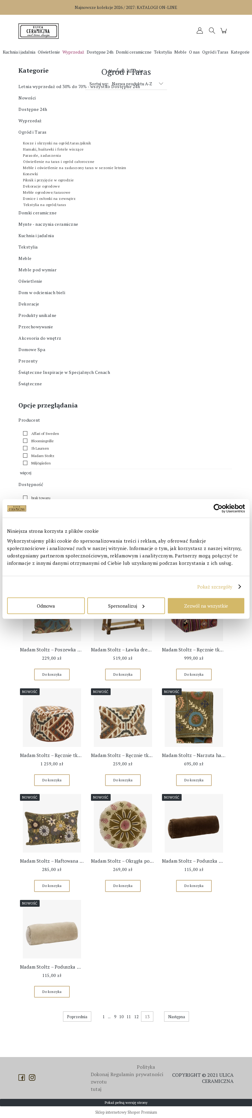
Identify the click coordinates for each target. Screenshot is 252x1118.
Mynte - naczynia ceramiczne (48, 224)
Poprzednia (77, 1016)
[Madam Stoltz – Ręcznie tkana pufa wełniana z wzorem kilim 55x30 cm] (52, 717)
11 (129, 1016)
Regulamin (122, 1074)
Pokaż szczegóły (215, 587)
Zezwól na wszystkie (206, 605)
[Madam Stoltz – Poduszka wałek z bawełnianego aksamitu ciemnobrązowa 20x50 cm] (194, 823)
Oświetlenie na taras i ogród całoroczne (59, 161)
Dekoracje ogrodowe (41, 186)
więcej (25, 473)
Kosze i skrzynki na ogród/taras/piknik (57, 143)
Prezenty (27, 361)
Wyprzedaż (30, 121)
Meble (25, 258)
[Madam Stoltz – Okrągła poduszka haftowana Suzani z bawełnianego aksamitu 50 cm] (123, 823)
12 (136, 1016)
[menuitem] (19, 52)
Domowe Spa (31, 349)
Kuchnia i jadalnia (36, 235)
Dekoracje (28, 304)
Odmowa (46, 605)
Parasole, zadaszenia (42, 155)
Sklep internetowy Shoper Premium (126, 1112)
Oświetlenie (30, 281)
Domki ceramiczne (37, 213)
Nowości (27, 98)
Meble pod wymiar (37, 270)
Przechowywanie (35, 327)
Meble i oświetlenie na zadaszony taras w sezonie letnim (74, 167)
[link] (39, 433)
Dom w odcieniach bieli (41, 292)
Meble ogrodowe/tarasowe (47, 192)
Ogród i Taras (32, 132)
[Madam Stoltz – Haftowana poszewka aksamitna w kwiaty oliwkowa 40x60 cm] (52, 823)
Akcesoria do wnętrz (39, 338)
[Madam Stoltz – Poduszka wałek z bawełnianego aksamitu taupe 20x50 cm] (52, 929)
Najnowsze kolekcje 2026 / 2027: (126, 7)
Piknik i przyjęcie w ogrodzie (48, 180)
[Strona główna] (39, 31)
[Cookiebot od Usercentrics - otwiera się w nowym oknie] (218, 508)
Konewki (30, 174)
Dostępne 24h (32, 109)
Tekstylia (28, 247)
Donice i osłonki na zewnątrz (49, 198)
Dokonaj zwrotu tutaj (100, 1081)
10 (121, 1016)
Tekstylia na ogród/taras (44, 204)
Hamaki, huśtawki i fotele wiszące (53, 149)
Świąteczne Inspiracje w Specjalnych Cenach (64, 372)
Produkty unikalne (37, 315)
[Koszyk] (224, 33)
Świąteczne (30, 384)
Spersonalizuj (122, 605)
